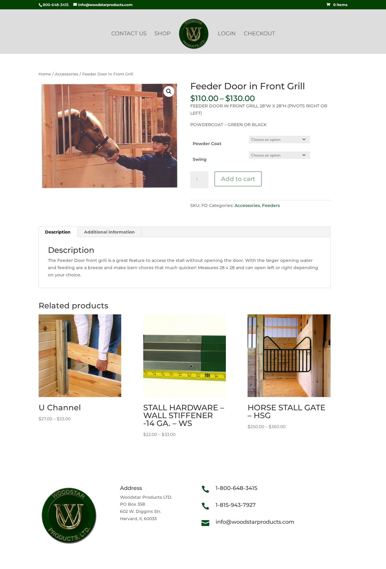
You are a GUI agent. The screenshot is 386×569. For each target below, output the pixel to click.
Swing (200, 159)
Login (227, 34)
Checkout (259, 34)
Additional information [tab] (109, 232)
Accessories (66, 74)
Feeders (271, 205)
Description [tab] (58, 232)
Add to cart (238, 179)
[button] (168, 91)
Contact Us (129, 34)
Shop (162, 34)
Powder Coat (207, 143)
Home (45, 74)
